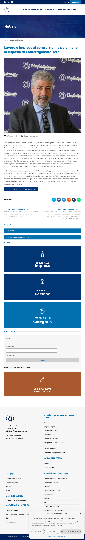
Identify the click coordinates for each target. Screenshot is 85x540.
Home (6, 40)
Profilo (46, 463)
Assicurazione (11, 522)
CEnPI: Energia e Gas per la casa (18, 514)
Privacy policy (60, 536)
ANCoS (8, 487)
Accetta (38, 531)
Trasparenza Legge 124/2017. (55, 443)
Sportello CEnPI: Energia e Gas (55, 479)
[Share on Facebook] (59, 200)
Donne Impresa (12, 483)
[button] (81, 514)
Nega (52, 531)
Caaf (7, 518)
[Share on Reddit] (69, 200)
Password (10, 347)
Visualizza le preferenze (71, 531)
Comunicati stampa (16, 40)
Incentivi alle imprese (52, 490)
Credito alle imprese (51, 506)
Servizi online (49, 467)
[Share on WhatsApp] (79, 200)
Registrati (8, 367)
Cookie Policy (51, 536)
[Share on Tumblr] (74, 200)
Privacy (47, 487)
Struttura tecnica (50, 431)
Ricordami (12, 355)
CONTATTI (65, 2)
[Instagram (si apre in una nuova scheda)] (8, 2)
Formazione (48, 495)
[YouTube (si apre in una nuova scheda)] (12, 2)
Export (46, 502)
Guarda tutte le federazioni (16, 500)
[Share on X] (54, 200)
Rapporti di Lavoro (51, 483)
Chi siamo (47, 423)
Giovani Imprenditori (13, 479)
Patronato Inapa (12, 510)
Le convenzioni (50, 449)
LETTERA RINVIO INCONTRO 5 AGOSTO (21, 189)
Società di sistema (51, 439)
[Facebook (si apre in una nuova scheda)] (5, 2)
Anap (8, 490)
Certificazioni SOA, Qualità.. (54, 510)
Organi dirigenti (50, 427)
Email (8, 338)
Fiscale (46, 498)
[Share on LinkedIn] (64, 200)
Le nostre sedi (49, 435)
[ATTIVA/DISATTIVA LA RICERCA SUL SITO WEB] (80, 9)
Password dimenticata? (21, 367)
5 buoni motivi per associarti (54, 453)
